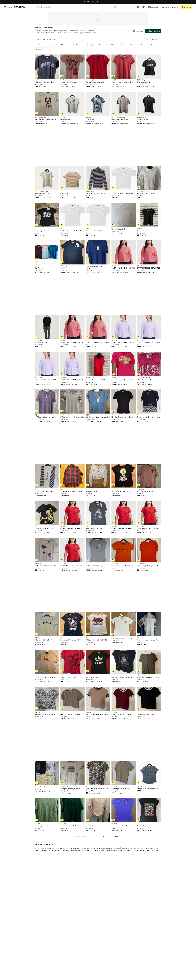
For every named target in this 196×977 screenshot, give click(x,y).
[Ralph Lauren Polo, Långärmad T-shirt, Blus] (98, 178)
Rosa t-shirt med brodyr (145, 491)
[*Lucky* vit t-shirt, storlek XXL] (149, 624)
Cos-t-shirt (64, 193)
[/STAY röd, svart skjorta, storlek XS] (72, 476)
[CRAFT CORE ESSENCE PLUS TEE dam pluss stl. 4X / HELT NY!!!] (123, 252)
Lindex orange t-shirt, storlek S (122, 566)
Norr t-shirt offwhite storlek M (121, 638)
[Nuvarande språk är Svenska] (137, 7)
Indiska (39, 415)
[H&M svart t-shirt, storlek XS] (47, 67)
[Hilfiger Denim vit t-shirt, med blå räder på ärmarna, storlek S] (72, 401)
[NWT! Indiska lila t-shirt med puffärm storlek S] (47, 401)
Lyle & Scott (69, 266)
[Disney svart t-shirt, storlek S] (72, 624)
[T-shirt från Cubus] (149, 215)
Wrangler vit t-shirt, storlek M (70, 789)
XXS (61, 638)
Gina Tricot (117, 675)
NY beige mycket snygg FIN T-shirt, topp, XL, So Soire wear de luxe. (97, 566)
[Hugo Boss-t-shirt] (149, 104)
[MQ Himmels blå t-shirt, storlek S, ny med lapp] (98, 401)
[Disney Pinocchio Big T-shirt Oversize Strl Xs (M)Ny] (47, 513)
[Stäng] (194, 2)
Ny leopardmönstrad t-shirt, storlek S (47, 714)
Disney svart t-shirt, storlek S (70, 640)
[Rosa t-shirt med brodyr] (149, 476)
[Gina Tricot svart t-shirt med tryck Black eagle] (123, 662)
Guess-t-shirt (90, 119)
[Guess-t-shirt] (98, 104)
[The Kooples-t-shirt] (149, 67)
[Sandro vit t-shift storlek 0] (149, 178)
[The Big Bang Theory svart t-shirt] (149, 810)
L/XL (87, 526)
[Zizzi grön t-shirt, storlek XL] (72, 810)
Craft (116, 266)
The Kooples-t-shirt (143, 82)
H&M (36, 80)
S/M (112, 80)
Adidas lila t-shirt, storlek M (120, 826)
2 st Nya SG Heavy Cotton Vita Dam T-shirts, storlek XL (71, 231)
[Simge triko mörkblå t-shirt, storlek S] (149, 401)
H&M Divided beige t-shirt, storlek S (97, 714)
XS (112, 117)
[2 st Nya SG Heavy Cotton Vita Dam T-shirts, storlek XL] (72, 215)
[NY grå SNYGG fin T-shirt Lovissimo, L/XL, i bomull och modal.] (98, 513)
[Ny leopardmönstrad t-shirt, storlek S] (47, 699)
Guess (65, 80)
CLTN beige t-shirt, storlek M (45, 677)
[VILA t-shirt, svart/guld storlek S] (149, 662)
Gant (143, 489)
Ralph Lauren (92, 191)
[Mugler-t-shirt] (72, 104)
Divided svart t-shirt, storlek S (147, 714)
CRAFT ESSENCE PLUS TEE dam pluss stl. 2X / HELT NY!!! (148, 529)
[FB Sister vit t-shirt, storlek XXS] (98, 624)
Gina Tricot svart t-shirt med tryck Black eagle (123, 677)
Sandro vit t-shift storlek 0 (146, 193)
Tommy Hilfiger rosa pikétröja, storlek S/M (121, 82)
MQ (89, 415)
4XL (112, 266)
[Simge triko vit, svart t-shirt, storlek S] (47, 476)
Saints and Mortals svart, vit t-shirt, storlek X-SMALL (98, 789)
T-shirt (62, 268)
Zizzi (38, 823)
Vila (140, 675)
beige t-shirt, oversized (94, 826)
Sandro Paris (145, 191)
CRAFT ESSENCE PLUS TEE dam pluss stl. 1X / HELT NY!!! (71, 566)
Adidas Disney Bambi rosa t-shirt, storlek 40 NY (122, 380)
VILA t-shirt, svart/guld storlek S (148, 677)
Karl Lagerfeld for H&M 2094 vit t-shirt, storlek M (46, 119)
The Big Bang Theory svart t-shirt (148, 826)
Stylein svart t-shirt (41, 342)
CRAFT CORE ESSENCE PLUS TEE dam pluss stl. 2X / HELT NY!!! (71, 343)
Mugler (65, 117)
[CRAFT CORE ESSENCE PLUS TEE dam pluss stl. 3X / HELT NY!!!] (149, 252)
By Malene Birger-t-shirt (43, 193)
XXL (61, 340)
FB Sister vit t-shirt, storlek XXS (96, 640)
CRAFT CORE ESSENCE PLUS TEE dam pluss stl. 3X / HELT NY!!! (148, 268)
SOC (67, 675)
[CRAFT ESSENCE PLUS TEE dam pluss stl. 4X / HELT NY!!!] (72, 513)
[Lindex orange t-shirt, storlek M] (149, 550)
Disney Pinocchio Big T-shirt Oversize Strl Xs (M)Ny (44, 529)
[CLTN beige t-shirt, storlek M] (47, 662)
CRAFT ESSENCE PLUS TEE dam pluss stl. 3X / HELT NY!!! (122, 529)
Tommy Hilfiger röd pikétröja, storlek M (96, 82)
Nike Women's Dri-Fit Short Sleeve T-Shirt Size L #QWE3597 (148, 789)
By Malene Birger (43, 191)
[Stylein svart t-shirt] (47, 327)
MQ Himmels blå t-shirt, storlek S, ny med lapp (97, 417)
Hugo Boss (142, 117)
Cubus (141, 228)
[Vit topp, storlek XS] (98, 476)
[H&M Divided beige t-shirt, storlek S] (98, 699)
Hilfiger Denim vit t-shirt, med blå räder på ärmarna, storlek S (71, 417)
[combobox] (77, 7)
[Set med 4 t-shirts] (47, 773)
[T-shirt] (72, 252)
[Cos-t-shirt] (72, 178)
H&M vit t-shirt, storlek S (43, 640)
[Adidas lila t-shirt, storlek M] (123, 810)
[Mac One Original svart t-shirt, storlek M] (123, 401)
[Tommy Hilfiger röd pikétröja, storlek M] (98, 67)
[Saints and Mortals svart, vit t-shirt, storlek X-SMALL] (98, 773)
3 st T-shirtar (39, 268)
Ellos (92, 377)
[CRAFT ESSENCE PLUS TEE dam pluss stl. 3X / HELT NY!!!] (123, 513)
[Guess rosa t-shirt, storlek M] (72, 67)
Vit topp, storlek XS (92, 491)
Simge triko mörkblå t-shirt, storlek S (148, 417)
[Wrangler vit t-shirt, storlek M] (72, 773)
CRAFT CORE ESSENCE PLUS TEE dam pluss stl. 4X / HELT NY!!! (122, 268)
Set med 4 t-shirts (41, 787)
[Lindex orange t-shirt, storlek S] (123, 550)
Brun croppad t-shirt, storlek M (70, 714)
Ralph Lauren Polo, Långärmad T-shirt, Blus (97, 194)
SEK (143, 7)
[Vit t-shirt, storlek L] (47, 810)
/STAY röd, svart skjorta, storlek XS (72, 491)
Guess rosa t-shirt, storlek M (70, 82)
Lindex (39, 563)
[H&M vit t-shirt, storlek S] (47, 624)
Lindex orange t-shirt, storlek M (148, 566)
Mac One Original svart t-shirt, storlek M (121, 417)
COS (65, 191)
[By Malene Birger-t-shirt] (47, 178)
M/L (36, 266)
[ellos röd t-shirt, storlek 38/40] (98, 364)
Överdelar (41, 39)
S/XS (87, 228)
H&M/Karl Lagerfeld (43, 117)
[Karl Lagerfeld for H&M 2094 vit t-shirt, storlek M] (47, 104)
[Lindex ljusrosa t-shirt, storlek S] (47, 550)
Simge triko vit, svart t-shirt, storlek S (44, 491)
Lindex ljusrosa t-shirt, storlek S (45, 566)
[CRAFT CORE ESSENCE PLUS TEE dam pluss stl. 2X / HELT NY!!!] (72, 327)
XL (86, 340)
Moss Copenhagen (120, 117)
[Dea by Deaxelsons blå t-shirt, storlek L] (98, 252)
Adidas (113, 377)
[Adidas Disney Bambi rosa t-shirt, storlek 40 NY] (123, 364)
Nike (140, 786)
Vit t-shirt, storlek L (41, 826)
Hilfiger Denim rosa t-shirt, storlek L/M (148, 380)
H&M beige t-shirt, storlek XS (121, 789)
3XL (138, 266)
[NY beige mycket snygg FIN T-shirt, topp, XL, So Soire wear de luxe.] (98, 550)
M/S (138, 191)
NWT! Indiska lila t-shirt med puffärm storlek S (44, 417)
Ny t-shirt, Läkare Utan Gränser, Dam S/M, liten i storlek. (45, 231)
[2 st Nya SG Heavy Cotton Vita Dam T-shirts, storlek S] (123, 178)
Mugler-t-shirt (65, 119)
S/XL (61, 228)
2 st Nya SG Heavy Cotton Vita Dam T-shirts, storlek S (122, 194)
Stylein (40, 340)
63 (110, 837)
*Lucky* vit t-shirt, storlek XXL (147, 640)
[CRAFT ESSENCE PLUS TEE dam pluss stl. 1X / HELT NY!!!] (72, 550)
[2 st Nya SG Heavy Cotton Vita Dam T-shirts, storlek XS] (98, 215)
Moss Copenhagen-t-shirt (120, 119)
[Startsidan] (19, 7)
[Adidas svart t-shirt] (98, 662)
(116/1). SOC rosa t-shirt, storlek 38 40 (71, 677)
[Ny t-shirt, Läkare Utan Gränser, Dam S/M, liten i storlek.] (47, 215)
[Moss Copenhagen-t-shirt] (123, 104)
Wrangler (66, 786)
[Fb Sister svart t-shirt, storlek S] (123, 476)
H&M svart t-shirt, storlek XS (44, 82)
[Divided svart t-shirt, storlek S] (149, 699)
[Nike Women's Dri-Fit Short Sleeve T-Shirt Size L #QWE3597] (149, 773)
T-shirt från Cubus (143, 231)
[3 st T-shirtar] (47, 252)
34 (87, 675)
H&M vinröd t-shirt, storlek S (121, 714)
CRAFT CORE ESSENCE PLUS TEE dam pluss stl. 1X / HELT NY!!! (97, 343)
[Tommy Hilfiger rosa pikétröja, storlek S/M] (123, 67)
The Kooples (143, 80)
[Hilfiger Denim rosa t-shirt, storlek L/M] (149, 364)
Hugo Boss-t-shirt (143, 119)
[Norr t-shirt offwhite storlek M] (123, 624)
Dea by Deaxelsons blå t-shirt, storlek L (96, 267)
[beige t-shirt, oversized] (98, 810)
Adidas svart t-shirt (92, 677)
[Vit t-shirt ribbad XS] (123, 215)
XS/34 (62, 266)
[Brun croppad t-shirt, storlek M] (72, 699)
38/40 (88, 377)
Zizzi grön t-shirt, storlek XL (69, 826)
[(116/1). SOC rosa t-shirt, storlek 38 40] (72, 662)
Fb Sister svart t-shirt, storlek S (122, 491)
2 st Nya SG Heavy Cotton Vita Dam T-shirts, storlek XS (96, 231)
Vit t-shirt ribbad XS (118, 229)
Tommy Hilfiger (93, 80)
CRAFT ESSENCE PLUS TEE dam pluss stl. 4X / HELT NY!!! (71, 529)
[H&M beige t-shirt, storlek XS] (123, 773)
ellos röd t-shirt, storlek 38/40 (96, 380)
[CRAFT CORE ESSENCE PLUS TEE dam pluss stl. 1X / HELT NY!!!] (98, 327)
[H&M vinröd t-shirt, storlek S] (123, 699)
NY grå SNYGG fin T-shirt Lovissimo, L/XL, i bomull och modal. (98, 529)
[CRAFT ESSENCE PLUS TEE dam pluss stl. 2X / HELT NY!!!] (149, 513)
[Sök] (115, 7)
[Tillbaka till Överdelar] (35, 39)
